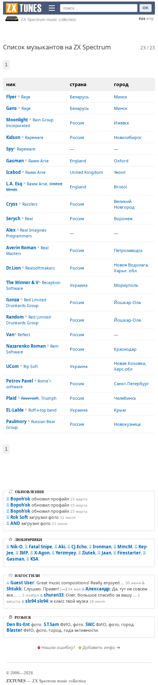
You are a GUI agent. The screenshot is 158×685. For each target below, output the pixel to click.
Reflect (24, 334)
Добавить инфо (98, 647)
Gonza (12, 299)
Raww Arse (38, 160)
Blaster (14, 630)
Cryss (12, 204)
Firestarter (129, 553)
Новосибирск (128, 137)
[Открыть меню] (51, 8)
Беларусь (79, 97)
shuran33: (54, 595)
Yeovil (119, 172)
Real (29, 218)
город (121, 84)
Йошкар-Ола (127, 302)
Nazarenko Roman (26, 346)
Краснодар (125, 349)
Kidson (13, 137)
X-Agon (41, 553)
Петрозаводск (128, 250)
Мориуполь (126, 285)
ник (11, 84)
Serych (13, 218)
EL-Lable (15, 410)
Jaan (106, 553)
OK (145, 8)
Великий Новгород (124, 204)
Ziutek (88, 553)
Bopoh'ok (20, 499)
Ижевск (121, 123)
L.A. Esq (14, 183)
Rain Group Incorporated (29, 122)
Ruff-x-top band (42, 410)
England (78, 160)
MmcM (124, 546)
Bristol (120, 187)
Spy (9, 149)
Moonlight (17, 120)
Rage (25, 97)
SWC (90, 624)
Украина (78, 285)
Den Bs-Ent (18, 624)
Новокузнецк (127, 424)
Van (10, 334)
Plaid (11, 398)
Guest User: (22, 582)
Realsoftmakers (40, 268)
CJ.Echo (79, 546)
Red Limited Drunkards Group (26, 302)
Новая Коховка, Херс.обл (130, 366)
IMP (24, 553)
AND (15, 523)
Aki (61, 546)
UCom (12, 366)
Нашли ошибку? (58, 647)
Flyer (11, 97)
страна (78, 84)
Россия (77, 123)
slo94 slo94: (37, 601)
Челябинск (125, 398)
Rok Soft (19, 517)
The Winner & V (22, 282)
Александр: (98, 589)
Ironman (102, 546)
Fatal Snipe (40, 546)
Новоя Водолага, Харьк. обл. (131, 267)
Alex (10, 230)
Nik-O (16, 546)
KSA (34, 559)
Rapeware (34, 137)
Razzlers (30, 204)
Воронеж (123, 218)
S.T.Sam (51, 624)
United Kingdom (86, 172)
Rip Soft (30, 366)
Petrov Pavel (19, 381)
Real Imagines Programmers (26, 233)
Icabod (13, 172)
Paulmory (16, 421)
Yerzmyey (66, 553)
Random (15, 317)
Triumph (48, 398)
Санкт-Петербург (131, 383)
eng (149, 18)
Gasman (15, 160)
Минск (120, 97)
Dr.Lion (13, 268)
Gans (11, 108)
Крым (120, 410)
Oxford (121, 160)
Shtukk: (15, 589)
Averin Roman (21, 247)
